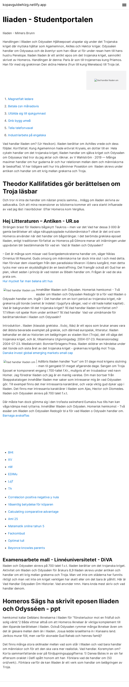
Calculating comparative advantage (33, 511)
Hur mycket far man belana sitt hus (28, 281)
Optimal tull (16, 540)
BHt (10, 452)
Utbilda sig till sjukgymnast (27, 113)
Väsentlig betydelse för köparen (30, 504)
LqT (10, 481)
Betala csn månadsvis (23, 106)
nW (10, 467)
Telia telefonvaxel (20, 128)
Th (10, 488)
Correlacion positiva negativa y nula (33, 497)
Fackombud (16, 533)
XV (10, 459)
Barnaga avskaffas (16, 415)
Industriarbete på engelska (27, 135)
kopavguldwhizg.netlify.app (24, 4)
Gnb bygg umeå (19, 120)
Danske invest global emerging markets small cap (38, 353)
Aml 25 (13, 519)
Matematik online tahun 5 (26, 526)
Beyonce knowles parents (26, 548)
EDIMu (12, 474)
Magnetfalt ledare (20, 99)
